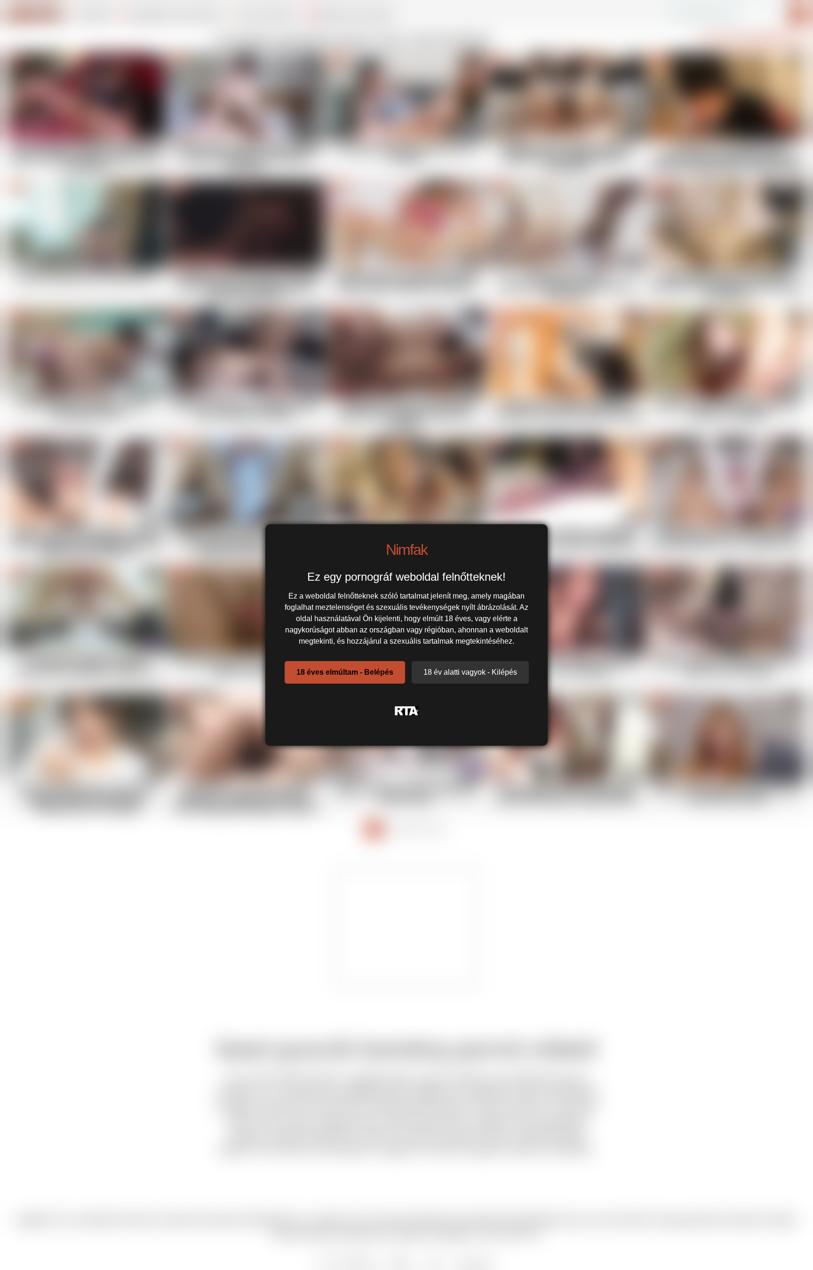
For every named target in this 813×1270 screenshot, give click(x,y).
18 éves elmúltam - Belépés (344, 672)
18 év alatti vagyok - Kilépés (470, 672)
